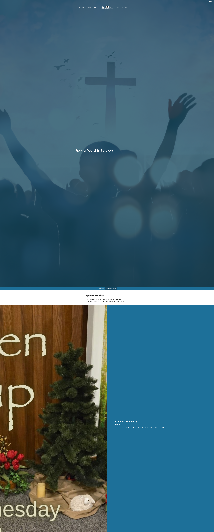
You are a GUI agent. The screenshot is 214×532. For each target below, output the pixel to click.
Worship (89, 7)
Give (126, 7)
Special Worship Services (110, 288)
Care (122, 7)
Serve (118, 7)
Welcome (84, 7)
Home (79, 7)
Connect (95, 7)
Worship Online (101, 288)
